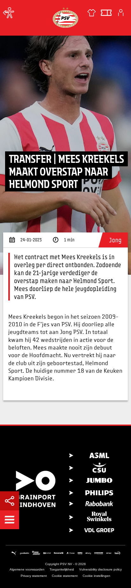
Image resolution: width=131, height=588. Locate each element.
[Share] (9, 500)
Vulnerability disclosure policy (100, 569)
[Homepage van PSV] (65, 17)
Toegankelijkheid (62, 569)
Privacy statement (34, 576)
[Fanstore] (91, 12)
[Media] (6, 12)
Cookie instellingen (96, 576)
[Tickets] (106, 12)
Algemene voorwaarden (27, 569)
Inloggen (120, 12)
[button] (9, 519)
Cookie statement (65, 576)
